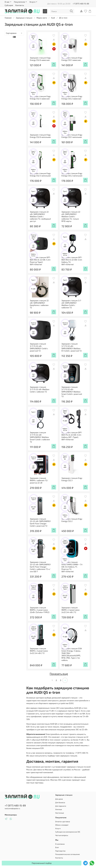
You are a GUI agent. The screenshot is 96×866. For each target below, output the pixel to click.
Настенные (59, 813)
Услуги (58, 828)
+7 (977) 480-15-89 (81, 3)
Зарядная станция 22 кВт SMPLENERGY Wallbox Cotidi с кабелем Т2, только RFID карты (70, 216)
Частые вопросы (61, 835)
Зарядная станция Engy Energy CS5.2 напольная (71, 174)
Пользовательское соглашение (67, 854)
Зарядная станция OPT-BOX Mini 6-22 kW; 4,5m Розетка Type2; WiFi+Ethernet (40, 260)
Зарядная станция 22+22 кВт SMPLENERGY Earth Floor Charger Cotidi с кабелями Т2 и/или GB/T (40, 567)
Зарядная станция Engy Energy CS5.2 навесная (71, 97)
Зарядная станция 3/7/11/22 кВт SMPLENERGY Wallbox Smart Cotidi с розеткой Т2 (71, 391)
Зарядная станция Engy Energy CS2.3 (71, 479)
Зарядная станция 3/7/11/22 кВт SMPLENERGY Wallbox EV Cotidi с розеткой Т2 (71, 347)
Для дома (59, 799)
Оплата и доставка (62, 822)
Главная (8, 18)
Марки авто (42, 18)
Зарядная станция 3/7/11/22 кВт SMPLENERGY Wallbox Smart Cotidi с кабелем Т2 (40, 437)
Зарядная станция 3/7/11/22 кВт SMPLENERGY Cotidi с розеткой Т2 (39, 347)
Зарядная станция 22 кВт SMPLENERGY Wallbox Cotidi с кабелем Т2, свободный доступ (40, 216)
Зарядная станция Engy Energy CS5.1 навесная (71, 59)
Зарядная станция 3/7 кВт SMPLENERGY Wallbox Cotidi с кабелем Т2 (71, 304)
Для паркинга (60, 806)
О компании (60, 844)
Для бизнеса (60, 802)
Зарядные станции (24, 18)
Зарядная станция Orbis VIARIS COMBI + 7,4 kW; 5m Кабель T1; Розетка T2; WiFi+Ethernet (71, 567)
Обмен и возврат (61, 825)
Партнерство (60, 851)
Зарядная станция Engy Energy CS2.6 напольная (40, 136)
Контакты (19, 5)
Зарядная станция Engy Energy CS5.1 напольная (71, 136)
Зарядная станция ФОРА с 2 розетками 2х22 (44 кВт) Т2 (70, 609)
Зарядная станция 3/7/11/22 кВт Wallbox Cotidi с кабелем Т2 (39, 389)
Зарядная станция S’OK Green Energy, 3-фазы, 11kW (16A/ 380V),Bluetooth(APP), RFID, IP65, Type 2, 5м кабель (71, 654)
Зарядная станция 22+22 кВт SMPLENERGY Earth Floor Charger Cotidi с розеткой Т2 (40, 522)
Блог (57, 847)
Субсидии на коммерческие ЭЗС (67, 832)
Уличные (58, 809)
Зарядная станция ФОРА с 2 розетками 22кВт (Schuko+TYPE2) (39, 609)
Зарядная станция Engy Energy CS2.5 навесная (40, 97)
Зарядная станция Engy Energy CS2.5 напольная (40, 174)
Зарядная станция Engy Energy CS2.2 (71, 520)
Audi (53, 18)
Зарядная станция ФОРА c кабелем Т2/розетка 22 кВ (39, 480)
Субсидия (9, 5)
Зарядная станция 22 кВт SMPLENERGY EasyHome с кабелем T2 (39, 304)
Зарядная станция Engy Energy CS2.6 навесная (40, 59)
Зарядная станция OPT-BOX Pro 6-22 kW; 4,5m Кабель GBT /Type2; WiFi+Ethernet (71, 436)
